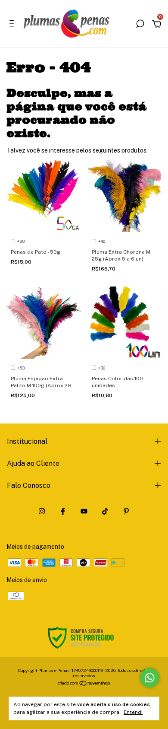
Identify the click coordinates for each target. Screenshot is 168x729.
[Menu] (13, 25)
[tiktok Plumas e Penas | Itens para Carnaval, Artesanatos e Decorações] (105, 511)
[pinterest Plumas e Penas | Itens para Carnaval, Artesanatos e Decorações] (126, 511)
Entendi (133, 712)
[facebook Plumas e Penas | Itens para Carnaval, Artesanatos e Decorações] (62, 511)
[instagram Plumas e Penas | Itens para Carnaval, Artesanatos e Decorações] (41, 511)
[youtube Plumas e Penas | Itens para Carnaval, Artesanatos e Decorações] (84, 511)
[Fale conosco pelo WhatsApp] (149, 678)
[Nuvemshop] (84, 684)
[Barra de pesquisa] (140, 25)
